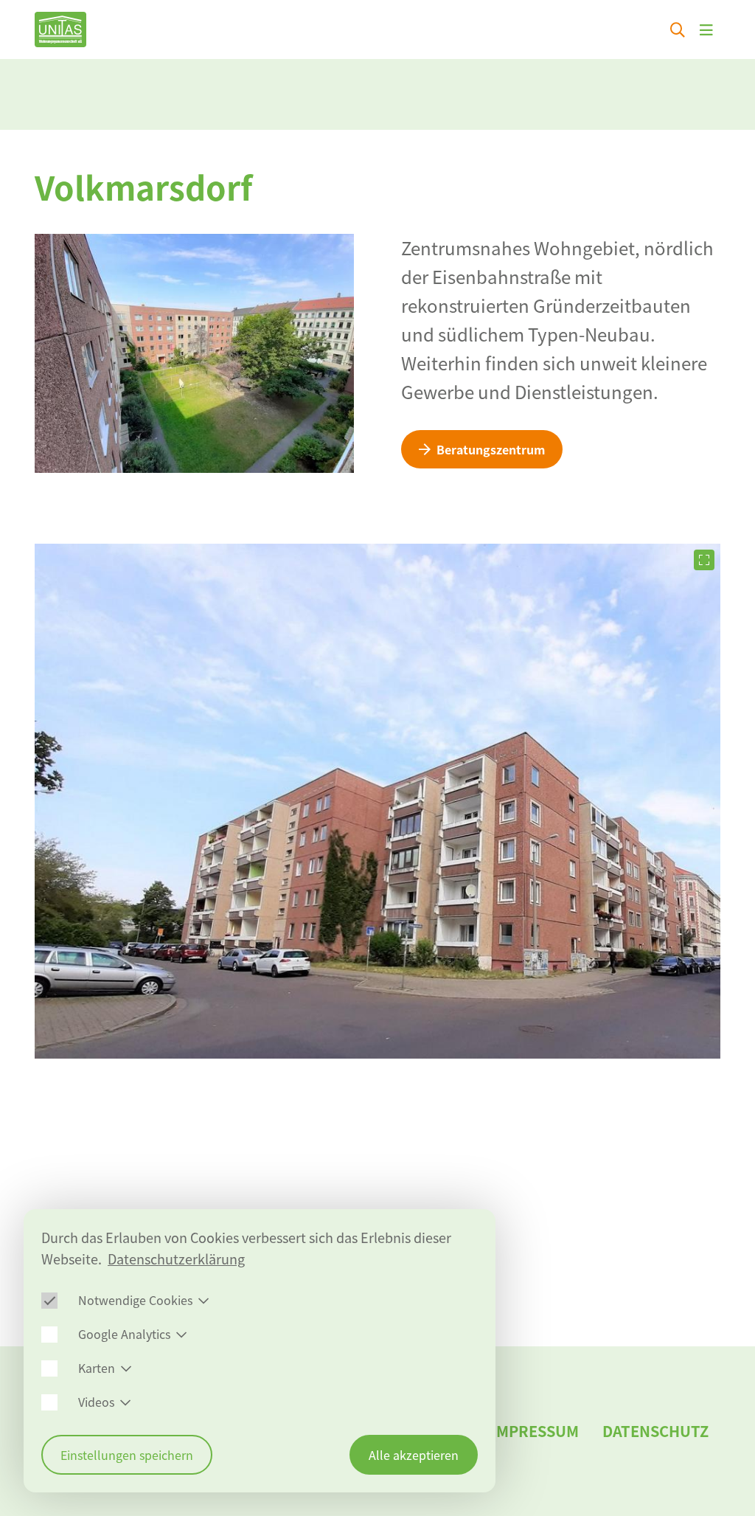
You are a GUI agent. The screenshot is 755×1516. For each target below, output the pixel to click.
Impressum (535, 1430)
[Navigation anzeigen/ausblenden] (706, 29)
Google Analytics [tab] (124, 1334)
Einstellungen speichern (126, 1455)
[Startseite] (60, 29)
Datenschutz (655, 1430)
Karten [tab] (96, 1368)
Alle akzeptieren (414, 1455)
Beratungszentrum (490, 449)
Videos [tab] (96, 1402)
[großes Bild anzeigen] (704, 560)
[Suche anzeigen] (677, 29)
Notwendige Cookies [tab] (135, 1300)
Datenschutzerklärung (176, 1259)
